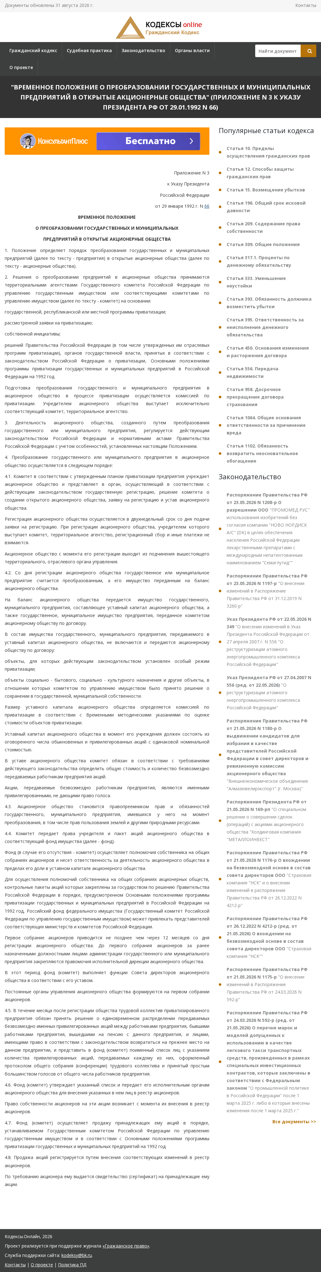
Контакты (305, 5)
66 (206, 206)
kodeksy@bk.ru (76, 1255)
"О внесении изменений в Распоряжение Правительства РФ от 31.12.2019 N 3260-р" (267, 591)
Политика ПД (72, 1265)
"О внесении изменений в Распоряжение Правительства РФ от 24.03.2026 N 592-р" (267, 984)
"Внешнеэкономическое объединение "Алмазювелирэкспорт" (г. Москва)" (267, 755)
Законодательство (143, 50)
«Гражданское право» (126, 1246)
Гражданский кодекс (33, 50)
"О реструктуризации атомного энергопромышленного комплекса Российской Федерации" (269, 692)
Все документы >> (294, 1121)
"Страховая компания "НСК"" (269, 937)
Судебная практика (89, 50)
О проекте (21, 67)
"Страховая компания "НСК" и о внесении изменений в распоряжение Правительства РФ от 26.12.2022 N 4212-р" (269, 879)
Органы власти (192, 50)
